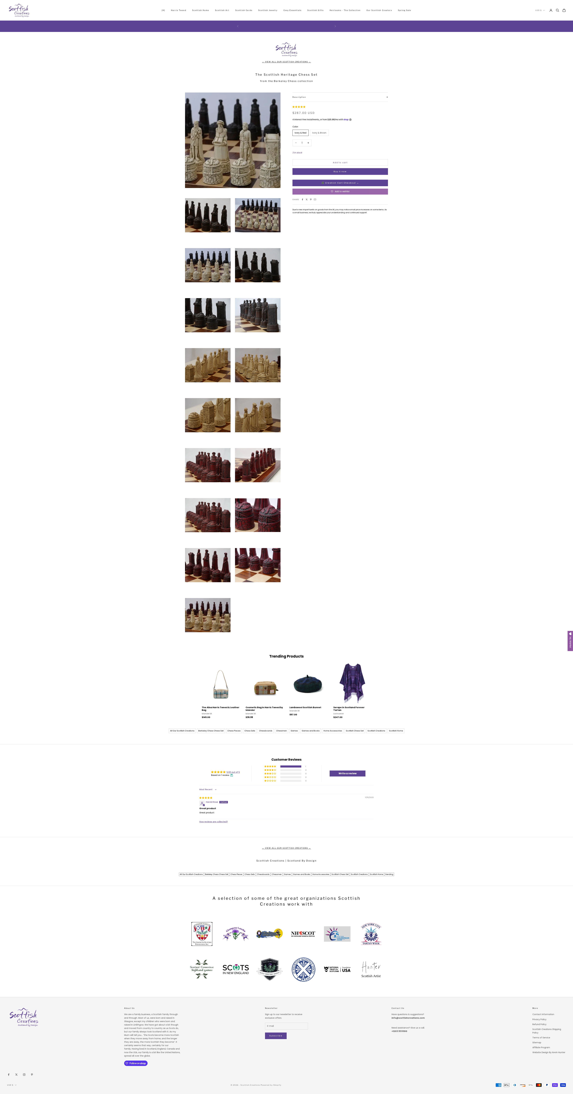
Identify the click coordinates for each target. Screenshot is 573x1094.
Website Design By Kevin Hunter (548, 1052)
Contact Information (543, 1014)
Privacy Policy (539, 1019)
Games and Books (311, 730)
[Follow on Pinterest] (31, 1074)
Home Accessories (333, 730)
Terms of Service (541, 1037)
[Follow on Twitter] (16, 1074)
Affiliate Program (541, 1047)
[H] (163, 10)
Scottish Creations (376, 730)
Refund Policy (539, 1024)
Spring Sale (404, 10)
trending (389, 874)
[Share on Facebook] (302, 199)
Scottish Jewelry (268, 10)
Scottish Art (222, 10)
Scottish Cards (243, 10)
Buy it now (340, 171)
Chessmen (281, 730)
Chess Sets (249, 730)
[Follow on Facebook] (8, 1074)
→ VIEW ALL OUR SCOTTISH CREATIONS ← (286, 62)
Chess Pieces (234, 730)
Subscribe (275, 1035)
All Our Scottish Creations (182, 730)
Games (294, 730)
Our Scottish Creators (379, 10)
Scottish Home (200, 10)
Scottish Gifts (315, 10)
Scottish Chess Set (355, 730)
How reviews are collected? (213, 821)
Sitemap (536, 1042)
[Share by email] (315, 199)
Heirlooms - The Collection (345, 10)
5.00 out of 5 (233, 772)
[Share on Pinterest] (311, 199)
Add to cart (340, 162)
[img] (205, 797)
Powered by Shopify (271, 1085)
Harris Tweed (178, 10)
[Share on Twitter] (306, 199)
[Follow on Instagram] (24, 1074)
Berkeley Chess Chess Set (211, 730)
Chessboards (265, 730)
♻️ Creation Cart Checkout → (340, 182)
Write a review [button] (348, 773)
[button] (298, 106)
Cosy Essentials (292, 10)
